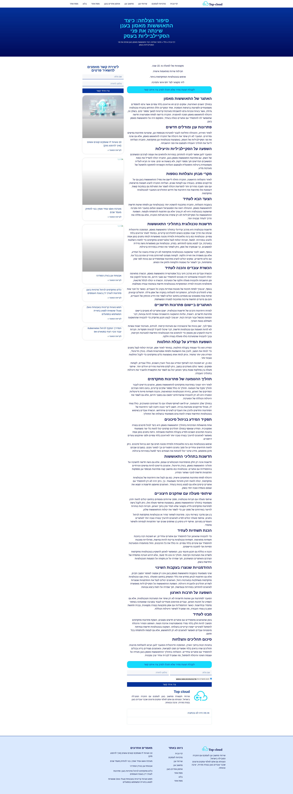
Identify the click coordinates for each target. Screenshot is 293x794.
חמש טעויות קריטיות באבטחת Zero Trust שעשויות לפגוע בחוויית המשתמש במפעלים (104, 310)
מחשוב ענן (129, 4)
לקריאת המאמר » (114, 150)
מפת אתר (95, 4)
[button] (130, 713)
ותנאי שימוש (180, 679)
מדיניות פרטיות (190, 679)
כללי (165, 42)
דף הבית (174, 4)
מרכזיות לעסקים (159, 4)
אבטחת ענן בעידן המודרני (108, 275)
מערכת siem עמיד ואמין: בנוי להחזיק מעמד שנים (131, 761)
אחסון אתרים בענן (112, 4)
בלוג (85, 4)
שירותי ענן (142, 4)
